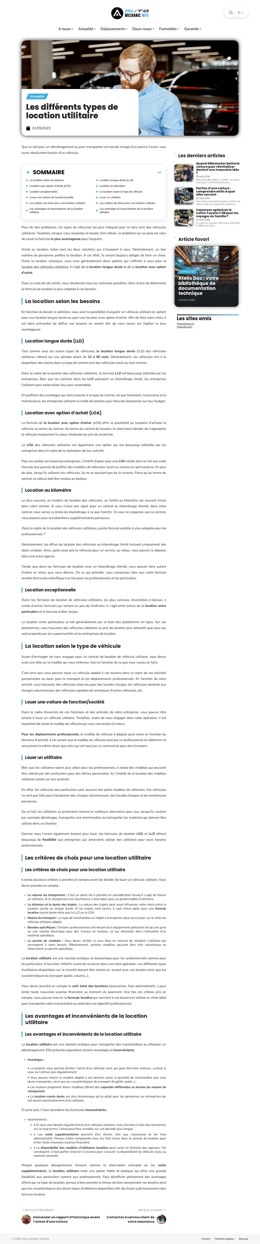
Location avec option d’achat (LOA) (50, 186)
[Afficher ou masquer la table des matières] (112, 172)
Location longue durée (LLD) (116, 180)
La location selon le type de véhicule (121, 191)
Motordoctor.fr (185, 324)
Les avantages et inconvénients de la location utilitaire (56, 210)
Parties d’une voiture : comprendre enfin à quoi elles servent (215, 191)
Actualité (37, 96)
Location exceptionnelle (43, 191)
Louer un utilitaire (110, 197)
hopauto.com (184, 327)
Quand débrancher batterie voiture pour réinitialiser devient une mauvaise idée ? (218, 168)
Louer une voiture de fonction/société (51, 197)
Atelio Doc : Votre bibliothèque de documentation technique (198, 285)
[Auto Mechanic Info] (130, 12)
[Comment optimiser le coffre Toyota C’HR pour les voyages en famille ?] (184, 217)
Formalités (188, 271)
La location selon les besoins (47, 180)
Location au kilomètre (112, 186)
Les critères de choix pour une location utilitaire (57, 203)
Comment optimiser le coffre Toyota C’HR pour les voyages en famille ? (217, 213)
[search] (231, 13)
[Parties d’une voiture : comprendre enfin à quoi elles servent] (184, 196)
